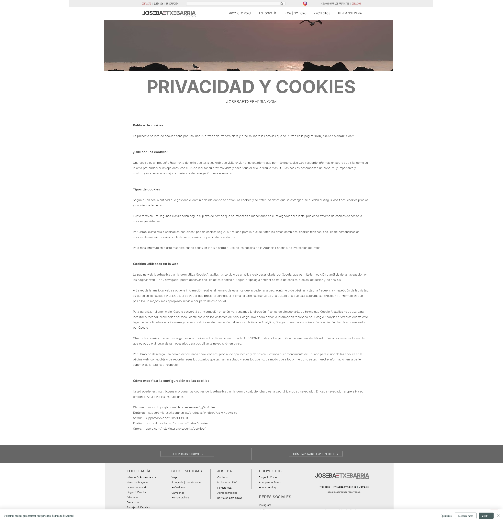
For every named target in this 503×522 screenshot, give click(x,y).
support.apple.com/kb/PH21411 (166, 418)
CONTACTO (146, 3)
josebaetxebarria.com (338, 136)
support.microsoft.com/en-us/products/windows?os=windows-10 (192, 412)
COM (272, 101)
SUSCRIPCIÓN (172, 3)
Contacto (364, 486)
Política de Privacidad (62, 516)
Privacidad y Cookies (344, 486)
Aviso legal (324, 486)
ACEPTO (486, 516)
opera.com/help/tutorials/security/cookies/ (176, 428)
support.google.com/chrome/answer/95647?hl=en (182, 407)
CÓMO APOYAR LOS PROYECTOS (335, 3)
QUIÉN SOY (158, 3)
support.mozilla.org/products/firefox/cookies (177, 423)
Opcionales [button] (446, 516)
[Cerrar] (498, 516)
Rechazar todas (465, 516)
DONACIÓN (356, 3)
